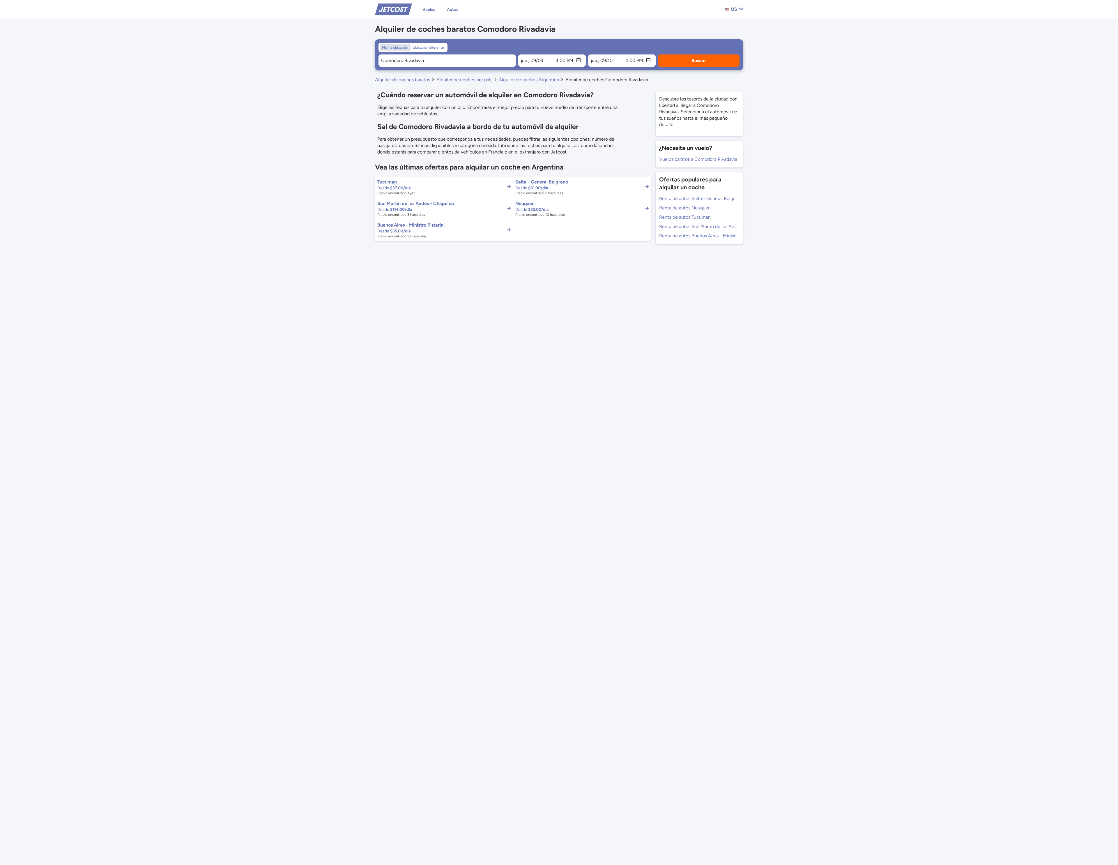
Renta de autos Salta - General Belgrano (699, 198)
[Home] (393, 9)
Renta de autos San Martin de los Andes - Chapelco (699, 226)
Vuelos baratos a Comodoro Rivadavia (698, 159)
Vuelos (428, 9)
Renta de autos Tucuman (685, 217)
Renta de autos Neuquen (685, 208)
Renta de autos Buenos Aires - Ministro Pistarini (699, 236)
